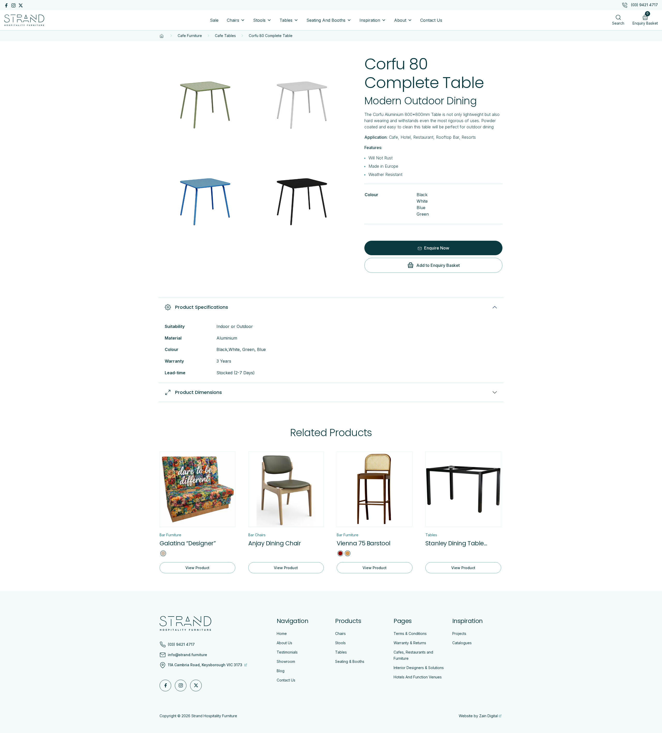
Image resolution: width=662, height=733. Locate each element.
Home (282, 633)
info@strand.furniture (187, 655)
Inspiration (369, 20)
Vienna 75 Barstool (363, 543)
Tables (286, 20)
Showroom (286, 661)
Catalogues (462, 643)
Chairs (233, 20)
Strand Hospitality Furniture (214, 716)
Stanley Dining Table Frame (454, 543)
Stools (259, 20)
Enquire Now (436, 248)
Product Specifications (201, 307)
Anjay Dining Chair (274, 543)
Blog (280, 671)
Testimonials (287, 652)
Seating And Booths (325, 20)
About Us (284, 643)
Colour (371, 194)
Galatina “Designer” (188, 543)
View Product (197, 568)
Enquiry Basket (645, 18)
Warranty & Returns (410, 643)
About (400, 20)
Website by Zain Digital (478, 716)
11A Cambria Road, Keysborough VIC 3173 (205, 665)
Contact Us (431, 20)
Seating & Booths (349, 661)
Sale (214, 20)
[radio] (163, 553)
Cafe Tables (225, 35)
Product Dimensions (198, 392)
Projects (459, 633)
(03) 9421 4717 (644, 5)
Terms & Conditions (410, 633)
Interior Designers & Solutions (419, 667)
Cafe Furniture (190, 35)
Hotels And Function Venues (418, 677)
